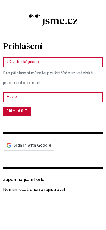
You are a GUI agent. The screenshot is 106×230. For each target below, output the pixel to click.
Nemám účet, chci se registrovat (34, 190)
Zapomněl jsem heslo (24, 180)
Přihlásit (17, 111)
